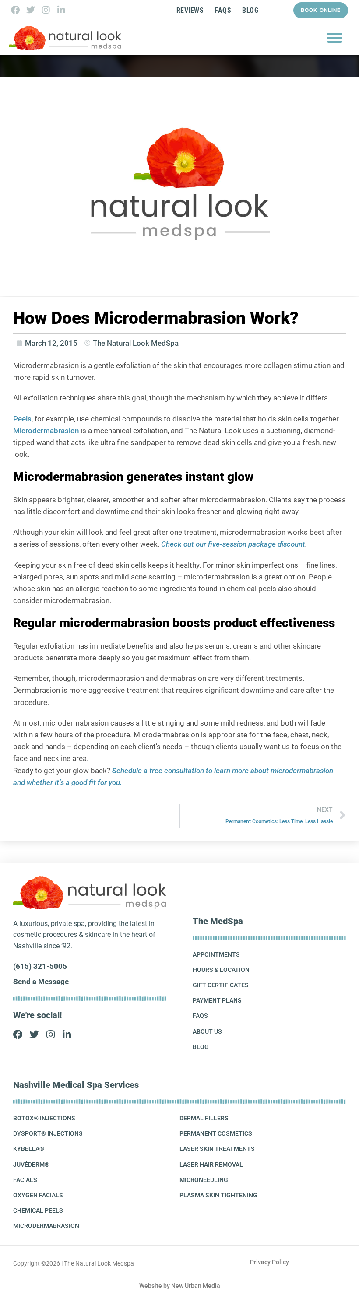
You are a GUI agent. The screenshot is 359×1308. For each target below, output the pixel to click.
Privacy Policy (269, 1262)
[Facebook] (15, 10)
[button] (335, 38)
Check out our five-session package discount (233, 544)
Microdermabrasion (46, 430)
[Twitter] (30, 10)
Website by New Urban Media (179, 1285)
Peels (22, 418)
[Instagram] (46, 10)
